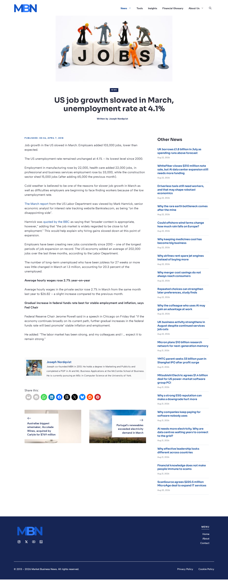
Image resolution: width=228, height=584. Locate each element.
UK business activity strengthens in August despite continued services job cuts (181, 325)
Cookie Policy (206, 569)
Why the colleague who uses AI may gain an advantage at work (181, 307)
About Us (194, 8)
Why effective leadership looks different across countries (178, 450)
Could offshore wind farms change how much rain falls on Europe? (180, 224)
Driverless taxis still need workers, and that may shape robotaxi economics (180, 189)
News (124, 8)
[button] (210, 8)
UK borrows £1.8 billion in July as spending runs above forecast (179, 151)
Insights (152, 8)
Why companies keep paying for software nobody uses (179, 413)
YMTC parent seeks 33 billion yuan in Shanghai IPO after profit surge (181, 360)
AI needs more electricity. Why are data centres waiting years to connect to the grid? (182, 432)
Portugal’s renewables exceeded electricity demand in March (130, 429)
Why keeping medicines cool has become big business (179, 241)
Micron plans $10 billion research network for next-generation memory (182, 344)
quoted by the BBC (56, 222)
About (205, 538)
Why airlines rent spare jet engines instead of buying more (180, 257)
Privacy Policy (185, 569)
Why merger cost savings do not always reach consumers (179, 274)
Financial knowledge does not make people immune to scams (181, 467)
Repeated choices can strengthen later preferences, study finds (180, 290)
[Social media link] (19, 541)
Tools (140, 8)
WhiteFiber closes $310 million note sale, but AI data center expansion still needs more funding (182, 169)
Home (205, 534)
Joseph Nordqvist (118, 118)
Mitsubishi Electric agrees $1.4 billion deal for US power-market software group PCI (182, 379)
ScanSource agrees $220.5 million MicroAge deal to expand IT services (181, 483)
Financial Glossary (172, 8)
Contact (204, 543)
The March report (36, 204)
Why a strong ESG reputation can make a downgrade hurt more (179, 397)
